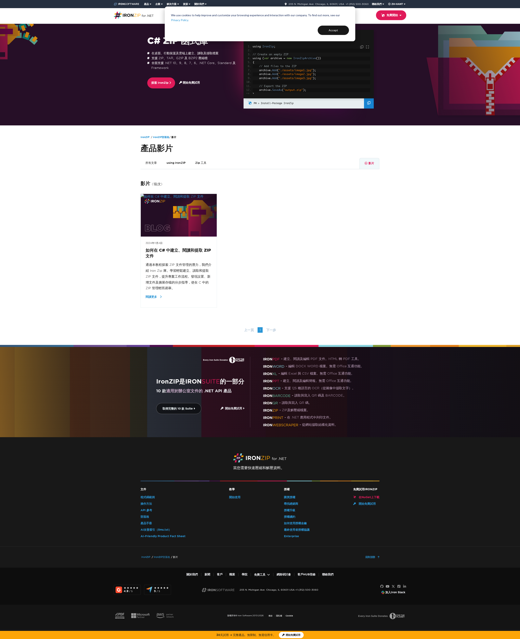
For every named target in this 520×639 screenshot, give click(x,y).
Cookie (289, 616)
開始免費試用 (191, 82)
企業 (157, 4)
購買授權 (289, 497)
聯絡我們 (377, 4)
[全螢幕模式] (367, 47)
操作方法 (146, 503)
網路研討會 (284, 574)
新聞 (207, 574)
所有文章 (151, 162)
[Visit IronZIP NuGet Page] (250, 103)
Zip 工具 (200, 162)
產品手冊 (146, 523)
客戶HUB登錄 (306, 574)
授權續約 (289, 516)
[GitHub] (382, 586)
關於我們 (199, 4)
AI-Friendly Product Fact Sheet (163, 536)
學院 (244, 574)
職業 (232, 574)
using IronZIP (176, 162)
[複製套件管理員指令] (369, 103)
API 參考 (146, 510)
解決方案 (172, 4)
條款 (271, 616)
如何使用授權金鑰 (295, 523)
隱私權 (279, 616)
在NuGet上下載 (368, 497)
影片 (371, 163)
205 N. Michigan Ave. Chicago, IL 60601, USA (316, 4)
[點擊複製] (362, 47)
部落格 (145, 516)
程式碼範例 (148, 497)
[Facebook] (399, 586)
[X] (393, 586)
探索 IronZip (160, 82)
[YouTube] (387, 586)
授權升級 (289, 510)
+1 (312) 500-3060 (357, 3)
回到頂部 (370, 557)
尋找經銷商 (291, 503)
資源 (185, 4)
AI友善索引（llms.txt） (156, 529)
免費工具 (259, 574)
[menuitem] (148, 4)
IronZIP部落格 (161, 137)
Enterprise (291, 536)
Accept (333, 30)
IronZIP (145, 137)
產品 (146, 4)
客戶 (220, 574)
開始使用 (234, 497)
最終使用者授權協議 (297, 529)
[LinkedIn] (404, 586)
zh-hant (397, 4)
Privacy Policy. (180, 20)
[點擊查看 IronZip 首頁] (134, 15)
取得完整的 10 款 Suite (178, 408)
